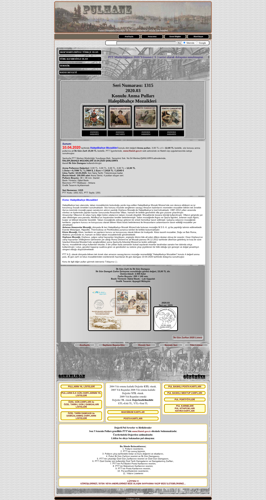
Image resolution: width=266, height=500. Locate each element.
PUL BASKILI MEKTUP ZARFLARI (184, 393)
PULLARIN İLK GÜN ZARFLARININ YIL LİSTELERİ (81, 394)
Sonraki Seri (171, 345)
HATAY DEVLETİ (68, 72)
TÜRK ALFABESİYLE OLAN (74, 59)
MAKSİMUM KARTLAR (133, 412)
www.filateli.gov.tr (132, 151)
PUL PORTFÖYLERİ (185, 399)
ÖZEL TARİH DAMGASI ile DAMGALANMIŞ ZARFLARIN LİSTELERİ (81, 415)
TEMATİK (65, 66)
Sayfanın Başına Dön (114, 345)
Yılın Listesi (196, 345)
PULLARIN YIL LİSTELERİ (81, 386)
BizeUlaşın (198, 37)
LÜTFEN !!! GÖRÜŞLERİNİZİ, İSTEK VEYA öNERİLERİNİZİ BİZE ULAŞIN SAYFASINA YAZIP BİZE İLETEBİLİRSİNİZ (132, 482)
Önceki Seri (144, 345)
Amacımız (152, 37)
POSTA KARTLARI (133, 418)
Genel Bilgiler (175, 37)
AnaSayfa (129, 37)
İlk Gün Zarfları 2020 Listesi (187, 337)
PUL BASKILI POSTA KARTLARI (184, 386)
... (185, 483)
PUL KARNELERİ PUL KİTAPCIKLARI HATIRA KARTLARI (185, 408)
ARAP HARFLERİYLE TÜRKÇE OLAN (79, 52)
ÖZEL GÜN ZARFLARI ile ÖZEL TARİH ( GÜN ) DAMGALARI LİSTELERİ (81, 404)
